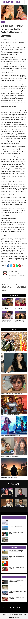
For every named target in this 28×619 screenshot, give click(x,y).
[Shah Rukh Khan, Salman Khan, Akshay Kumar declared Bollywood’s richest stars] (14, 404)
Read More (17, 617)
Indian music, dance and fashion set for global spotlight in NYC (16, 568)
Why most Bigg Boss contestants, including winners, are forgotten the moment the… (17, 581)
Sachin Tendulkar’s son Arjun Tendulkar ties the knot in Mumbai (16, 598)
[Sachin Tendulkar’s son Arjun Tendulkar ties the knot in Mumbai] (5, 599)
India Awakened (5, 607)
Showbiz (3, 21)
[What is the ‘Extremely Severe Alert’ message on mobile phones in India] (5, 522)
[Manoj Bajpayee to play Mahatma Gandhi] (7, 302)
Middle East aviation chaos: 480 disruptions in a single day (16, 557)
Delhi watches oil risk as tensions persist (15, 526)
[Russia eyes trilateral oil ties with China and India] (5, 563)
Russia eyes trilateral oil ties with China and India (17, 561)
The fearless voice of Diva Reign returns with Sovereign (16, 533)
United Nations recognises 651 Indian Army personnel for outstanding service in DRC (16, 551)
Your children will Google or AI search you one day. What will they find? (17, 586)
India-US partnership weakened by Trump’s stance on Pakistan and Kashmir (17, 538)
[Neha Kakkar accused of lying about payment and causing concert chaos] (14, 425)
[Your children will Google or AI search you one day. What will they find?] (5, 587)
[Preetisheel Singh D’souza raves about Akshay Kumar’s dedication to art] (14, 446)
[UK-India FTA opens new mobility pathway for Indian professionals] (5, 593)
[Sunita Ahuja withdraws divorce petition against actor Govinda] (20, 302)
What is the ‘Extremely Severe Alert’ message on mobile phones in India (16, 521)
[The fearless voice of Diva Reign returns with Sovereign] (5, 534)
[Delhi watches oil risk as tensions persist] (5, 528)
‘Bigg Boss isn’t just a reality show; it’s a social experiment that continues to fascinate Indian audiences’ (7, 287)
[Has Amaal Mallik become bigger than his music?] (7, 315)
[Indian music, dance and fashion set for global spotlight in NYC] (5, 569)
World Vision (13, 607)
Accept (11, 617)
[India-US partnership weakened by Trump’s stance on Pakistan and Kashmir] (5, 539)
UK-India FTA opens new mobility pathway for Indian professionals (17, 592)
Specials (24, 607)
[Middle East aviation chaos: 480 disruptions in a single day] (5, 558)
